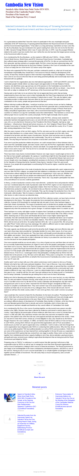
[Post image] (9, 398)
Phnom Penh (41, 365)
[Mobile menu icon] (74, 10)
